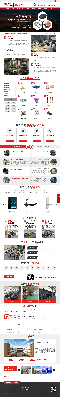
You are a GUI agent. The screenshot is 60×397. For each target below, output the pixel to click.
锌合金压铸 (8, 33)
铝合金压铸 (12, 33)
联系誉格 (48, 1)
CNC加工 (6, 93)
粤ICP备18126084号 (35, 392)
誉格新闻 (5, 393)
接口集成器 (50, 92)
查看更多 (19, 324)
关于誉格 (14, 387)
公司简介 (44, 1)
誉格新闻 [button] (45, 8)
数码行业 (13, 102)
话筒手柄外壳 (49, 105)
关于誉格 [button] (13, 8)
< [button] (3, 294)
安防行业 (7, 108)
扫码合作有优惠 (9, 276)
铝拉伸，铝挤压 (7, 89)
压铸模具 (20, 33)
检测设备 (39, 8)
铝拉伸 (15, 33)
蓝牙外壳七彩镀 (36, 105)
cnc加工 (23, 33)
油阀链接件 (50, 118)
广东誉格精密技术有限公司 (25, 392)
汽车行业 (7, 105)
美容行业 (7, 111)
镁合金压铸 (6, 87)
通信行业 (13, 105)
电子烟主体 (37, 92)
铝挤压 (18, 33)
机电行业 (13, 108)
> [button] (56, 294)
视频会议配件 (23, 118)
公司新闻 (6, 311)
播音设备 (23, 92)
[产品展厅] (47, 370)
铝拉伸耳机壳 (36, 118)
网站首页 (7, 8)
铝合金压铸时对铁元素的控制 (26, 316)
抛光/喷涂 (26, 33)
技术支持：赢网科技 (41, 392)
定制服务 (14, 389)
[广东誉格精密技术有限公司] (8, 4)
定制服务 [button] (27, 8)
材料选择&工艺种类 (7, 389)
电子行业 (7, 102)
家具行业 (13, 111)
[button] (4, 204)
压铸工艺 (18, 311)
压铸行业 (12, 311)
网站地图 (52, 1)
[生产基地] (26, 370)
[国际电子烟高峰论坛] (37, 370)
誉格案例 (33, 8)
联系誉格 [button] (51, 8)
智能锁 (23, 105)
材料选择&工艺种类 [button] (20, 8)
